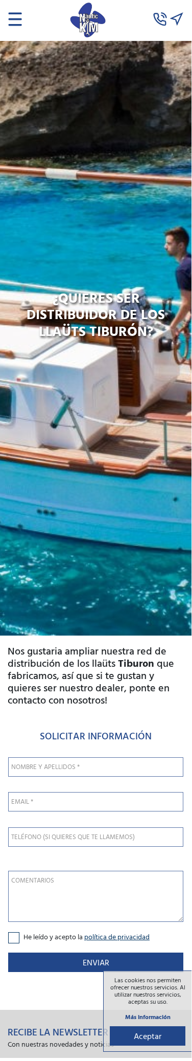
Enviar (96, 962)
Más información (148, 1017)
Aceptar (147, 1036)
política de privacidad (117, 936)
